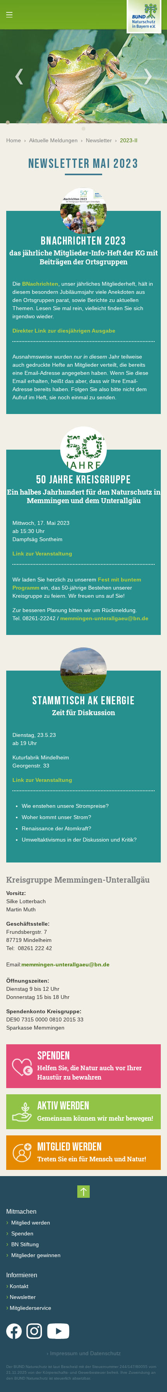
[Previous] (19, 76)
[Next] (148, 76)
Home (13, 140)
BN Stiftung (24, 1244)
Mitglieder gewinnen (35, 1255)
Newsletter (99, 140)
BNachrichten (40, 284)
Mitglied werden (30, 1223)
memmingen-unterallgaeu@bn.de (104, 618)
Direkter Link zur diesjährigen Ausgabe (63, 331)
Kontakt (19, 1286)
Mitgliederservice (30, 1308)
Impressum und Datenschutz (84, 1353)
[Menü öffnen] (9, 15)
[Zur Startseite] (144, 18)
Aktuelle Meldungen (53, 140)
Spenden (21, 1233)
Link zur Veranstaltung (42, 553)
